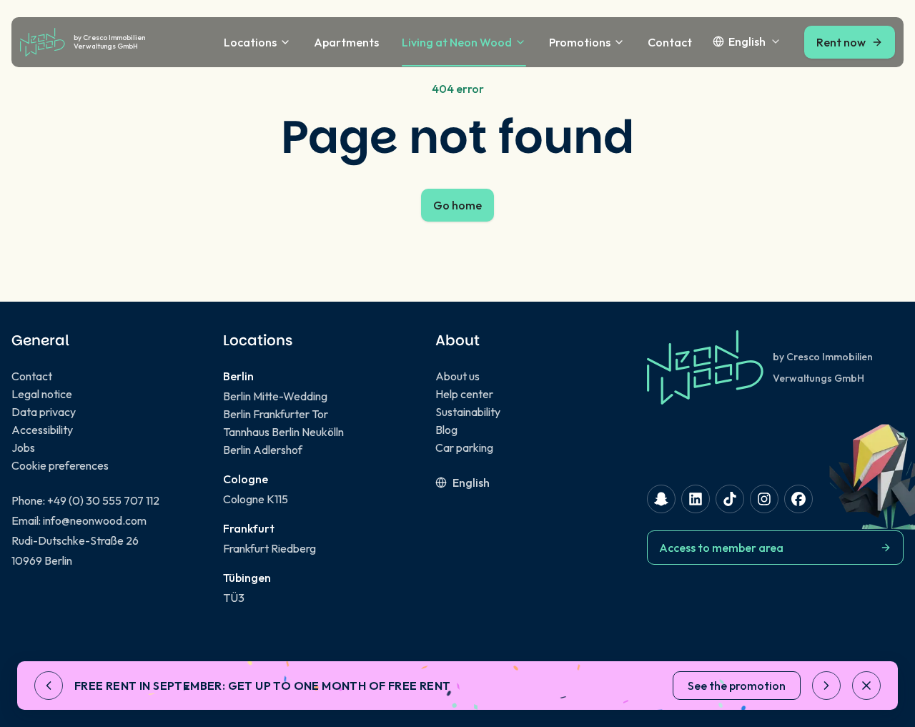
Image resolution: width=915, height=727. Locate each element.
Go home (457, 205)
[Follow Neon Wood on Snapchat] (661, 499)
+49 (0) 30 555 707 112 (103, 500)
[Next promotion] (826, 685)
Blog (446, 429)
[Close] (866, 685)
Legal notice (41, 394)
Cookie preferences (60, 465)
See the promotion (737, 685)
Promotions (579, 42)
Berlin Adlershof (262, 449)
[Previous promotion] (48, 685)
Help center (464, 394)
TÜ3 (233, 597)
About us (457, 376)
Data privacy (43, 412)
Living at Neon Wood (457, 42)
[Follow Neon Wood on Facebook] (798, 499)
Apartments (346, 42)
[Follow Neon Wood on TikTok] (730, 499)
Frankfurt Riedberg (269, 548)
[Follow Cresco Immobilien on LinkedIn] (695, 499)
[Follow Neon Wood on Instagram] (764, 499)
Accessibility (42, 429)
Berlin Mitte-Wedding (275, 396)
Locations (250, 42)
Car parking (464, 447)
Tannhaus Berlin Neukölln (283, 432)
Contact (670, 42)
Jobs (23, 447)
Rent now (841, 42)
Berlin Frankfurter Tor (275, 414)
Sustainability (467, 412)
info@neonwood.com (95, 520)
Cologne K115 (255, 499)
